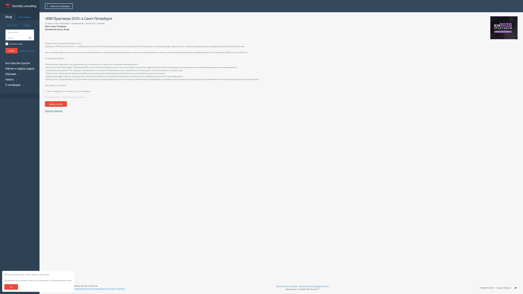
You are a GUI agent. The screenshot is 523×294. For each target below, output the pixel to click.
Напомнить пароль (26, 51)
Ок (11, 287)
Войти (11, 51)
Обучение (10, 74)
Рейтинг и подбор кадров (19, 68)
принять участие (56, 104)
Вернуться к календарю (60, 6)
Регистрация (24, 17)
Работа (9, 79)
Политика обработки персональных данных (314, 286)
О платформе (12, 85)
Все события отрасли (17, 63)
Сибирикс (507, 288)
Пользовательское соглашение (286, 286)
